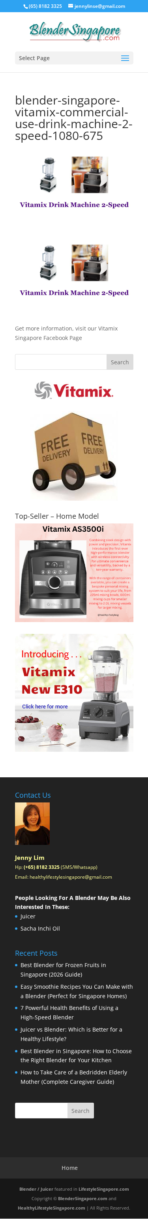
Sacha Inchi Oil (40, 928)
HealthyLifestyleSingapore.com (51, 1208)
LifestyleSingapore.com (104, 1189)
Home (70, 1167)
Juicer (28, 916)
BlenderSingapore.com (82, 1198)
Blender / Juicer (36, 1189)
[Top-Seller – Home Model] (74, 572)
